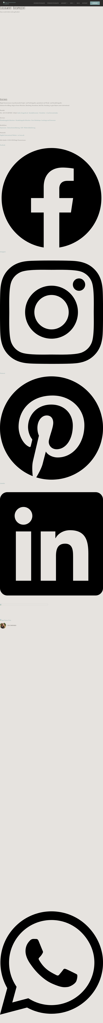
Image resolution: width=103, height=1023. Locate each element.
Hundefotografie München (23, 120)
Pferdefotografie (53, 3)
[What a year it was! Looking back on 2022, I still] (51, 672)
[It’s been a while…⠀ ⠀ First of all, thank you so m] (17, 763)
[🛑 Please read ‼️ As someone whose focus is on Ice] (51, 844)
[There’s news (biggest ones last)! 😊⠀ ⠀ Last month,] (86, 856)
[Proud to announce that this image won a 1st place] (51, 754)
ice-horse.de (21, 135)
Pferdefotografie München (7, 120)
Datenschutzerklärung (13, 128)
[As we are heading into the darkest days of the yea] (17, 843)
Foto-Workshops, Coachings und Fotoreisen (43, 120)
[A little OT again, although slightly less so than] (86, 755)
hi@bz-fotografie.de (22, 113)
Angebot (63, 3)
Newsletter (42, 113)
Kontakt (84, 3)
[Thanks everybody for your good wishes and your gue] (17, 655)
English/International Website (8, 135)
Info (71, 3)
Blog (78, 3)
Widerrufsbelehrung (29, 128)
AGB (22, 128)
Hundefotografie (39, 3)
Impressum (3, 128)
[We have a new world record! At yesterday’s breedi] (86, 656)
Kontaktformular (33, 113)
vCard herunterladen (52, 113)
